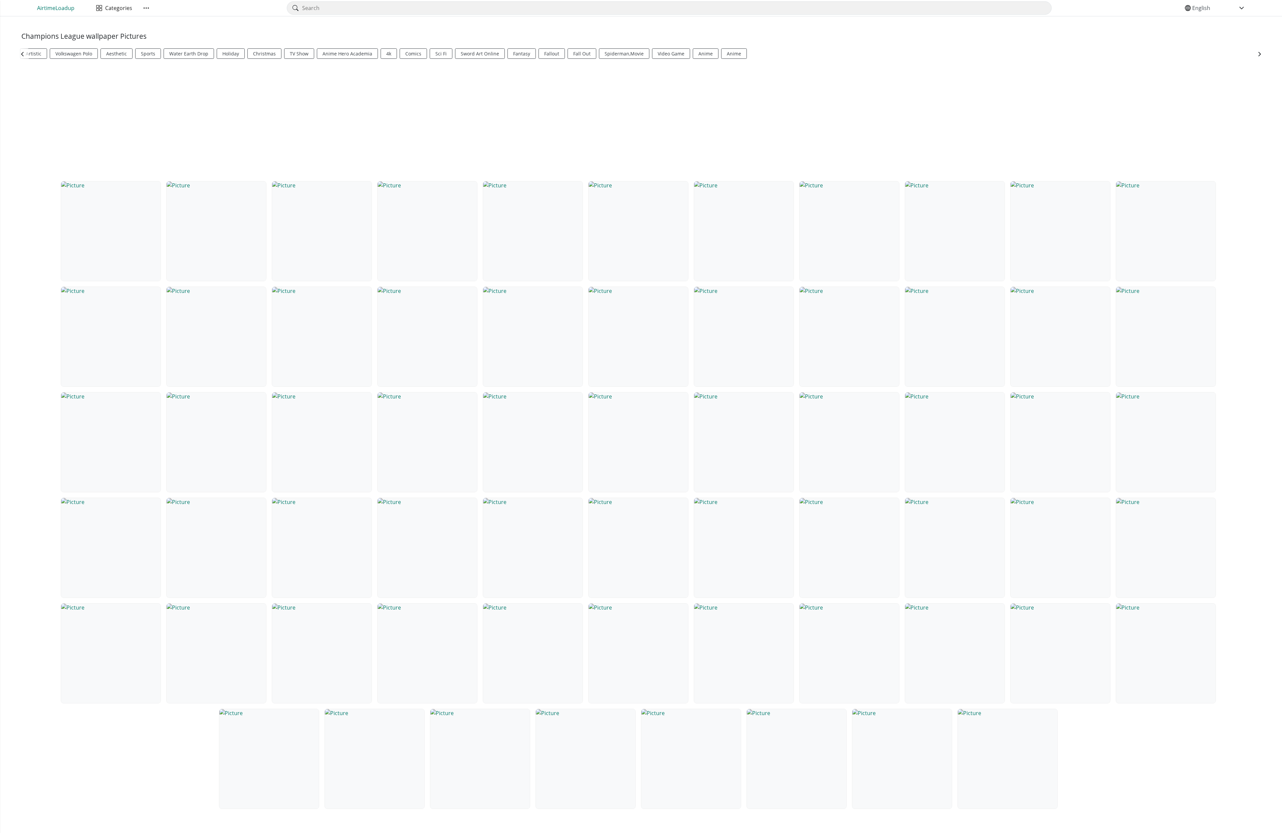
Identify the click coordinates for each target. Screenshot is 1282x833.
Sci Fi (441, 53)
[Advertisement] (641, 119)
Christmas (264, 53)
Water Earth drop (188, 53)
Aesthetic (116, 53)
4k (388, 53)
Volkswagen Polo (73, 53)
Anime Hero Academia (347, 53)
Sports (148, 53)
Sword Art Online (480, 53)
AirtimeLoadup (55, 8)
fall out (582, 53)
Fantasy (521, 53)
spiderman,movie (624, 53)
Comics (413, 53)
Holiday (230, 53)
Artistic (33, 53)
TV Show (299, 53)
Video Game (671, 53)
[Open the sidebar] (146, 8)
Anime (705, 53)
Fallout (551, 53)
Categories (117, 8)
